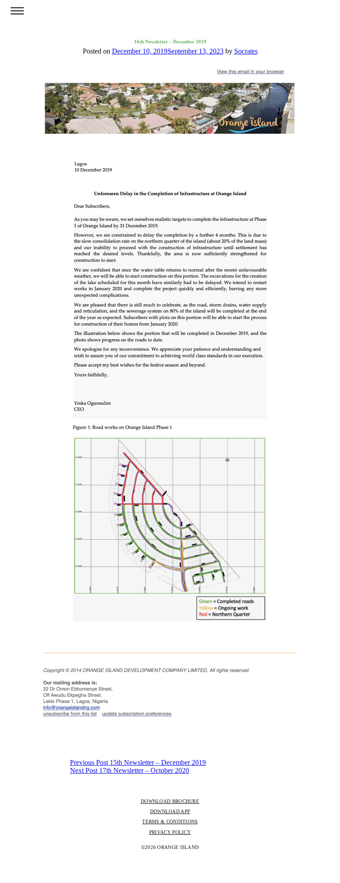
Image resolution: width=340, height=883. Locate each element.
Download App (170, 811)
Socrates (246, 51)
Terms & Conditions (169, 821)
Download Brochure (170, 801)
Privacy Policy (170, 832)
